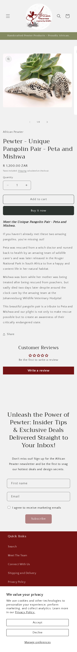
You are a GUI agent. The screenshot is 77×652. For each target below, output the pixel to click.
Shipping (22, 171)
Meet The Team (17, 555)
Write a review (38, 370)
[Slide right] (47, 122)
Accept (37, 622)
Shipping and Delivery (22, 573)
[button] (8, 16)
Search (12, 546)
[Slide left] (29, 122)
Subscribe (38, 518)
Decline (37, 632)
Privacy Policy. (25, 612)
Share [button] (10, 334)
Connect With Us (19, 564)
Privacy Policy (16, 582)
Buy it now (38, 210)
